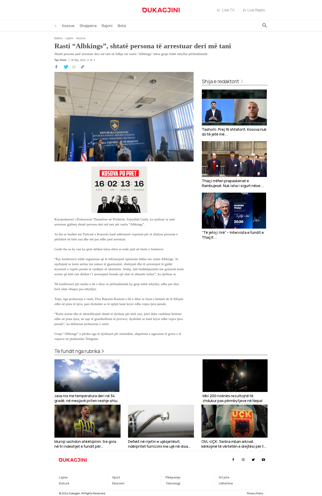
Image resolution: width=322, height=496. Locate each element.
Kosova (80, 38)
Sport (116, 477)
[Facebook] (56, 67)
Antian (62, 60)
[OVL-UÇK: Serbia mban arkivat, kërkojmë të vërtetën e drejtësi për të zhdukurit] (234, 421)
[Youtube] (263, 460)
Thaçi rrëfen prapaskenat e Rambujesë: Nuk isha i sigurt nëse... (233, 183)
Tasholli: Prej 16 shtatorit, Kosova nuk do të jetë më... (234, 132)
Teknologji (172, 483)
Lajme (69, 38)
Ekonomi (118, 483)
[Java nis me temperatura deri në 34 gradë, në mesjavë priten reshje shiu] (86, 375)
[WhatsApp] (73, 67)
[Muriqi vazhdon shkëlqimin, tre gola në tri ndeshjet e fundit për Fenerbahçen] (87, 421)
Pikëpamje (172, 477)
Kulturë (64, 483)
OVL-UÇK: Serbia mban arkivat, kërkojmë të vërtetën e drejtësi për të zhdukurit (233, 444)
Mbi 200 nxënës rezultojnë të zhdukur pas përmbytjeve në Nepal (233, 398)
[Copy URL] (82, 67)
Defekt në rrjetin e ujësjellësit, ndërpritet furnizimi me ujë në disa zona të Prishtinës (158, 444)
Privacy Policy (255, 493)
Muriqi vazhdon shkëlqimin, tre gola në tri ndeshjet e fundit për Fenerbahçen (85, 444)
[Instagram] (243, 460)
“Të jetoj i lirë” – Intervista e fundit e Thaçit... (233, 235)
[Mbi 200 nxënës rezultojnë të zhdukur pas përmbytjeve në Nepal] (235, 375)
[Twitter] (65, 67)
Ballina (58, 38)
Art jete (224, 477)
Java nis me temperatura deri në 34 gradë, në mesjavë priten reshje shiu (85, 398)
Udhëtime (226, 483)
